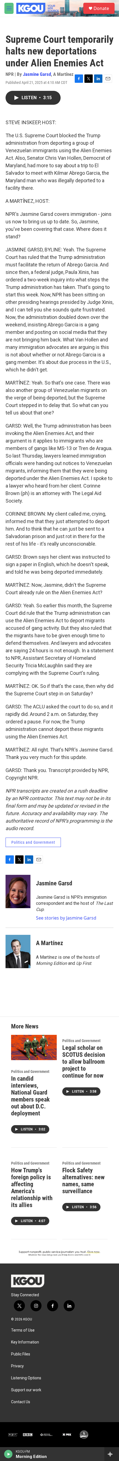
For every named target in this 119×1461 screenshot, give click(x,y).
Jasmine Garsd (37, 74)
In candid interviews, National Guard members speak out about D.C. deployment (30, 1096)
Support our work (26, 1390)
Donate (101, 8)
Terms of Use (23, 1330)
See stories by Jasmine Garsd (66, 918)
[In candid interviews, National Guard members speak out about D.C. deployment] (34, 1047)
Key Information (25, 1342)
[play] (8, 1454)
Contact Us (20, 1402)
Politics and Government (33, 842)
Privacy (17, 1366)
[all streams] (111, 1454)
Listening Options (26, 1378)
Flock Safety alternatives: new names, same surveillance (83, 1181)
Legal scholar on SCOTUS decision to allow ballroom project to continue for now (83, 1061)
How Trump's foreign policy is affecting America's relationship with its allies (32, 1187)
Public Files (20, 1354)
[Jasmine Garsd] (18, 891)
